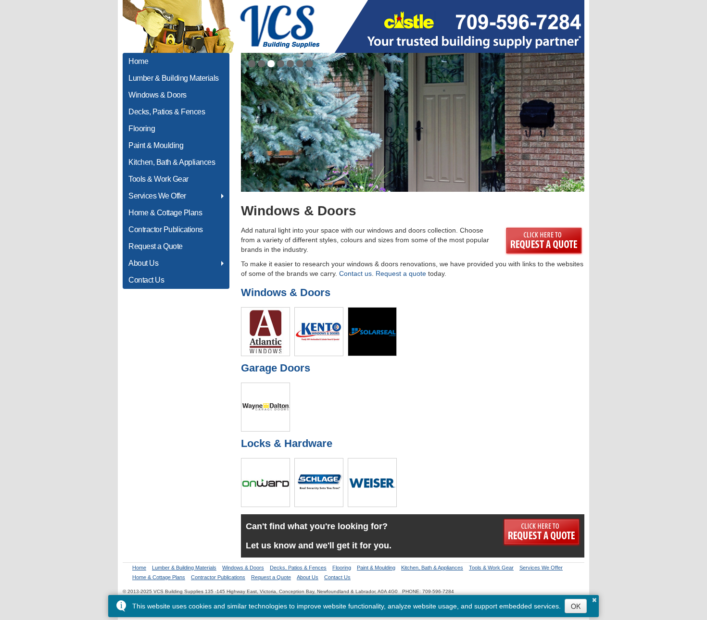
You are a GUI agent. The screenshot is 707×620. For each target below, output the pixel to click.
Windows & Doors (157, 95)
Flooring (141, 128)
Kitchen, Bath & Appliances (171, 162)
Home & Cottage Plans (165, 213)
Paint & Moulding (155, 145)
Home (138, 61)
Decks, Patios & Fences (166, 112)
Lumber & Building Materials (173, 78)
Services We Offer (157, 196)
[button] (251, 63)
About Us (143, 263)
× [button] (594, 598)
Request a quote (401, 273)
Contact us (355, 273)
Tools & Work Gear (158, 179)
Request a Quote (155, 246)
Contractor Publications (165, 229)
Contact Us (146, 280)
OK (576, 606)
